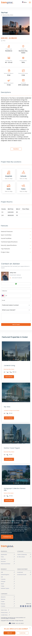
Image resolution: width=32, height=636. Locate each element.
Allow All (9, 633)
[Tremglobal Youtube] (30, 606)
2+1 (3, 215)
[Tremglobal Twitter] (25, 606)
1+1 (2, 212)
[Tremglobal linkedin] (21, 606)
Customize (22, 633)
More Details (9, 376)
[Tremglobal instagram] (28, 606)
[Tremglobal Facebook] (23, 606)
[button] (3, 295)
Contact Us (7, 537)
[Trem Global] (16, 546)
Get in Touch (16, 324)
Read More (16, 149)
